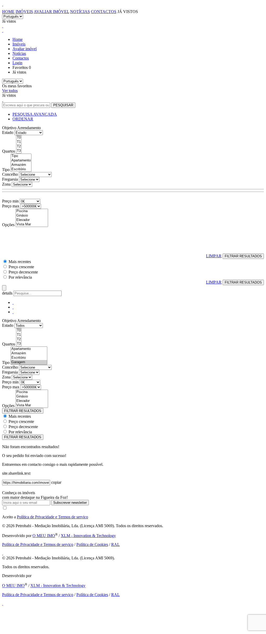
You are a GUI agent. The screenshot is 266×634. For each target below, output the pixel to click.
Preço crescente (21, 267)
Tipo (6, 169)
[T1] (18, 142)
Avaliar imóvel (51, 11)
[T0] (18, 137)
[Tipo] (21, 156)
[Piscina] (32, 211)
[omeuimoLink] (2, 553)
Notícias (80, 11)
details (8, 293)
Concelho (10, 174)
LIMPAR (214, 256)
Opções (8, 225)
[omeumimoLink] (2, 603)
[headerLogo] (2, 4)
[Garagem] (29, 362)
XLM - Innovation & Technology (88, 535)
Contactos (103, 11)
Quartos (8, 151)
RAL (115, 544)
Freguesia (10, 179)
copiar (56, 482)
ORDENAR (22, 119)
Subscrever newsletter (70, 503)
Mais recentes (20, 261)
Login (17, 63)
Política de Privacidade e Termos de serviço (52, 517)
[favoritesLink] (2, 26)
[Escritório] (21, 169)
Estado (7, 132)
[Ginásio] (32, 215)
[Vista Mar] (32, 224)
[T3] (18, 151)
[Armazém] (21, 165)
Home (8, 11)
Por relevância (20, 277)
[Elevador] (32, 220)
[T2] (18, 146)
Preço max (10, 206)
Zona (6, 184)
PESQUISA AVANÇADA (34, 114)
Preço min (10, 201)
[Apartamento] (21, 160)
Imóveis (24, 11)
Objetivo (9, 128)
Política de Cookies (92, 544)
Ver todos (10, 90)
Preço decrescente (23, 272)
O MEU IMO (43, 535)
